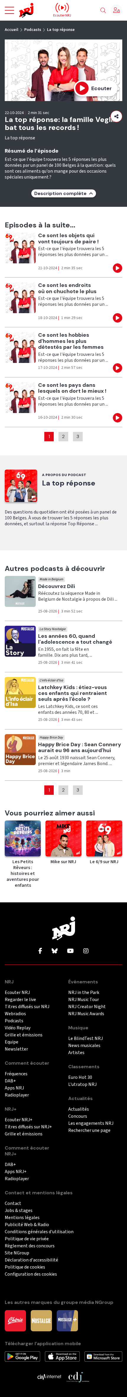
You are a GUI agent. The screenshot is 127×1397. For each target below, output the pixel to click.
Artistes (76, 1053)
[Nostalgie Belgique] (41, 1320)
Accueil (11, 30)
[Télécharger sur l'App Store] (62, 1356)
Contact (13, 1204)
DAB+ (10, 1081)
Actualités (78, 1109)
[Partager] (116, 116)
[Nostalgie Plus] (67, 1320)
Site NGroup (17, 1253)
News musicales (84, 1046)
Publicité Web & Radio (27, 1225)
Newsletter (16, 1049)
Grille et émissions (24, 1035)
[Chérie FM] (15, 1320)
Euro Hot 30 (80, 1077)
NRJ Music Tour (83, 1000)
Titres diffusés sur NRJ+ (28, 1127)
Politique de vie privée (27, 1239)
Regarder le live (20, 1000)
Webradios (15, 1014)
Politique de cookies (25, 1267)
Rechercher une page (89, 1130)
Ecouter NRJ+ (18, 1120)
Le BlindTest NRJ (85, 1039)
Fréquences (16, 1074)
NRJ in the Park (83, 993)
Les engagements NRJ (90, 1123)
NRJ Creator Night (87, 1007)
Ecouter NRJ (17, 993)
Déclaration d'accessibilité (31, 1260)
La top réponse (61, 30)
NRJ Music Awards (86, 1014)
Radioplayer (17, 1095)
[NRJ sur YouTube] (70, 951)
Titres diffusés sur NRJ (27, 1007)
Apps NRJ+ (16, 1172)
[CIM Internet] (49, 1376)
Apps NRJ (14, 1088)
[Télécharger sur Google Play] (22, 1356)
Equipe (11, 1042)
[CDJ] (77, 1376)
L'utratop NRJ (82, 1084)
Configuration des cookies (31, 1274)
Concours (77, 1116)
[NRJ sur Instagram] (86, 951)
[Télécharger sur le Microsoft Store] (103, 1356)
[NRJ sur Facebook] (40, 951)
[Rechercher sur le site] (103, 10)
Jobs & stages (18, 1211)
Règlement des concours (30, 1246)
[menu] (9, 10)
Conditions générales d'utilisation (39, 1232)
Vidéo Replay (17, 1028)
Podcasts (32, 30)
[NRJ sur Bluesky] (55, 951)
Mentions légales (22, 1218)
